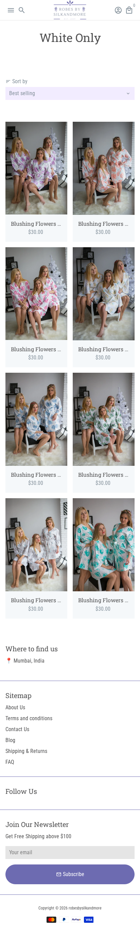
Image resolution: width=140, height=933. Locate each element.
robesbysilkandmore (85, 908)
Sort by (16, 81)
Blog (10, 740)
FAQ (9, 762)
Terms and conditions (28, 718)
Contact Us (17, 729)
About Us (15, 707)
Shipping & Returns (26, 751)
